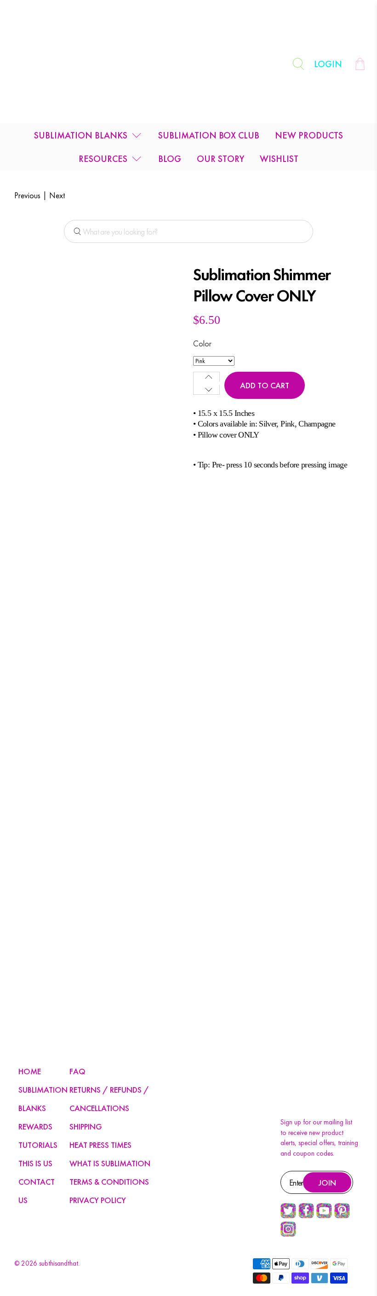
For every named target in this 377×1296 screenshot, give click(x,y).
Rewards (35, 1126)
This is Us (35, 1163)
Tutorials (37, 1145)
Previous (27, 195)
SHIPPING (85, 1126)
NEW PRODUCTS (309, 135)
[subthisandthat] (188, 64)
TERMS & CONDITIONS (109, 1181)
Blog (169, 159)
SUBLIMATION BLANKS (80, 135)
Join (327, 1182)
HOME (29, 1071)
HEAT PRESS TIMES (100, 1145)
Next (57, 195)
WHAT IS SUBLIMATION (109, 1163)
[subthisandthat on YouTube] (324, 1216)
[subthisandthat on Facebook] (306, 1216)
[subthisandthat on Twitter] (288, 1216)
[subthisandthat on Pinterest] (342, 1216)
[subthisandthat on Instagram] (288, 1234)
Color (202, 343)
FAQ (77, 1071)
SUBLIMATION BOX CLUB (208, 135)
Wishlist (279, 159)
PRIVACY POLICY (97, 1200)
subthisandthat (58, 1263)
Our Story (220, 159)
